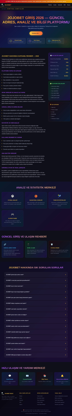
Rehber (50, 4)
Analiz (54, 4)
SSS (65, 4)
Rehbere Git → (36, 33)
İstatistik (60, 4)
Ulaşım (68, 4)
